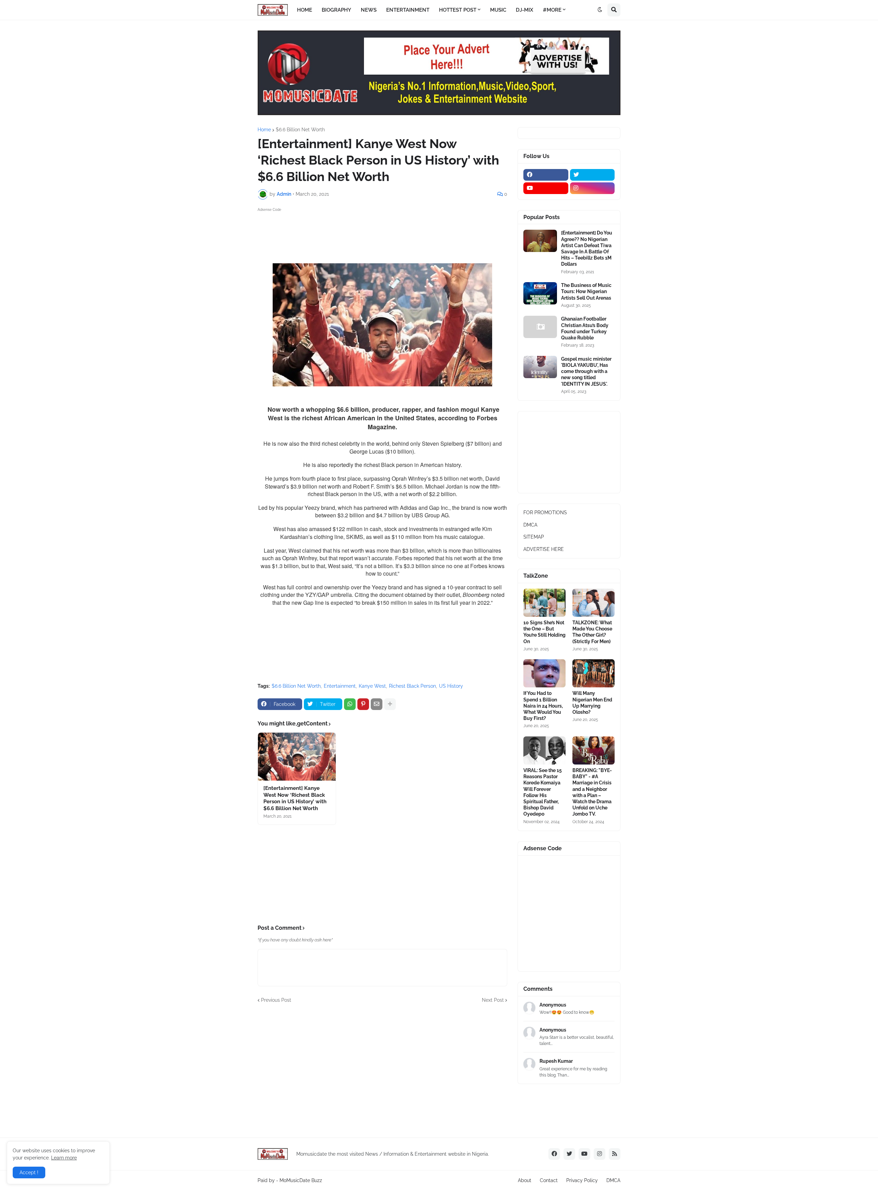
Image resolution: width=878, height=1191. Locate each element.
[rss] (614, 1154)
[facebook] (545, 175)
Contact (549, 1180)
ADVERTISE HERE (543, 549)
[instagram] (592, 188)
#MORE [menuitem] (552, 10)
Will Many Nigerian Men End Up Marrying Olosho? (592, 702)
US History (451, 686)
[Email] (376, 704)
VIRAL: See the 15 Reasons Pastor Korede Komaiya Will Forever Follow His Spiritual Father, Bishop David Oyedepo (542, 792)
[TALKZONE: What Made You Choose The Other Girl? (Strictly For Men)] (593, 603)
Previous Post (276, 1000)
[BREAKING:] (593, 750)
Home (264, 129)
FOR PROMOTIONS (545, 512)
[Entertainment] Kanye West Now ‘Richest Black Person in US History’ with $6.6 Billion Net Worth (295, 798)
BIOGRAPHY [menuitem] (336, 10)
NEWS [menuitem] (369, 10)
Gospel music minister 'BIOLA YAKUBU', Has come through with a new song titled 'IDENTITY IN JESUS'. (586, 371)
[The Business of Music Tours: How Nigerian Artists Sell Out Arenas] (540, 293)
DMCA (530, 525)
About (524, 1180)
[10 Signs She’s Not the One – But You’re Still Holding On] (544, 603)
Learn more (64, 1157)
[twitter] (592, 175)
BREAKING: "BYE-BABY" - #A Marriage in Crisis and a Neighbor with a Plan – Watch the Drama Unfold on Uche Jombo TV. (592, 792)
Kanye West (372, 686)
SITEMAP (533, 537)
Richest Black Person (412, 686)
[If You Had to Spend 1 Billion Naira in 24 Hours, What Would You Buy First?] (544, 673)
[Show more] (390, 704)
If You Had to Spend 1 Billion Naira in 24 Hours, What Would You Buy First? (543, 705)
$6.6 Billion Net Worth (300, 129)
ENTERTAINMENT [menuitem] (407, 10)
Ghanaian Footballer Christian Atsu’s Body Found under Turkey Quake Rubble (584, 328)
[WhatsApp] (350, 704)
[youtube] (545, 188)
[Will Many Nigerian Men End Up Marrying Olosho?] (593, 673)
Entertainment (340, 686)
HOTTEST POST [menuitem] (457, 10)
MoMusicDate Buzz (301, 1180)
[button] (599, 9)
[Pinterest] (363, 704)
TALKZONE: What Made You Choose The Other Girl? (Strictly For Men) (592, 632)
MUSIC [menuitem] (498, 10)
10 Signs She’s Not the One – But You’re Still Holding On (544, 632)
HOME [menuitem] (304, 10)
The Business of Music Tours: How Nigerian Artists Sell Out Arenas (586, 291)
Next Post (493, 1000)
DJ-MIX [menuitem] (524, 10)
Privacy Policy (582, 1180)
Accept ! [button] (29, 1172)
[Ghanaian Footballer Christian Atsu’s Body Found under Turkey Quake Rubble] (540, 327)
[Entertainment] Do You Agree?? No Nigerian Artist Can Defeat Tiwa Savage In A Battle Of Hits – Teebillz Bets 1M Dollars (586, 248)
